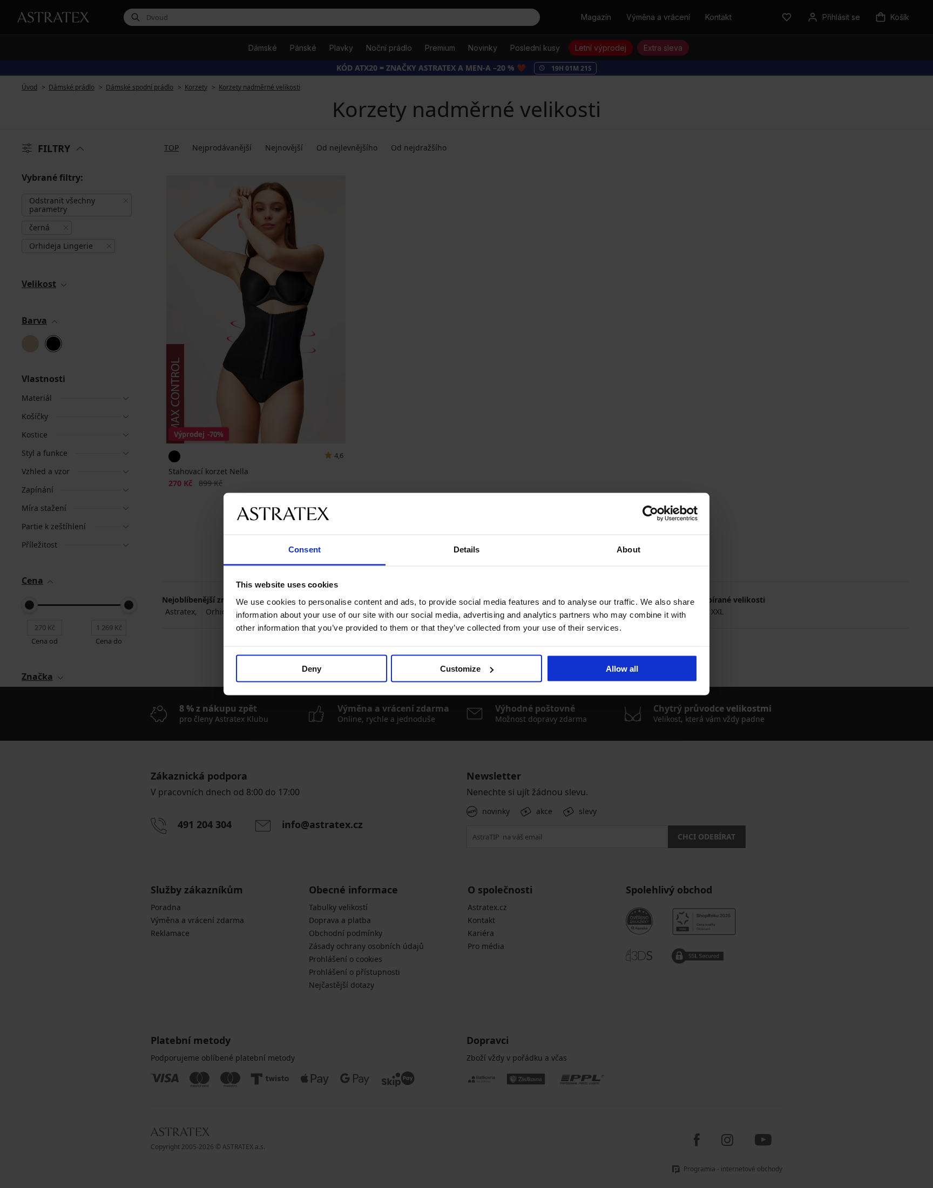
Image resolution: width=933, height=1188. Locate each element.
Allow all (622, 668)
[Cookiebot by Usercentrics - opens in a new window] (650, 514)
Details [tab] (467, 549)
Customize (460, 668)
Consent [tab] (304, 549)
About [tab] (628, 549)
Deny (311, 668)
